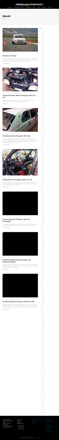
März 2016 (42, 169)
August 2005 (42, 400)
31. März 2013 (5, 53)
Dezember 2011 (43, 268)
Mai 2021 (42, 96)
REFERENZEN (28, 7)
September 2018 (43, 138)
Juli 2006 (42, 383)
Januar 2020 (42, 124)
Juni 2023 (42, 56)
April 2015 (42, 190)
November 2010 (43, 296)
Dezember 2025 (43, 30)
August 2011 (42, 277)
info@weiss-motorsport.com (22, 429)
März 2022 (42, 72)
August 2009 (42, 329)
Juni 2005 (42, 402)
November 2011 (43, 270)
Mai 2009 (42, 336)
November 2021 (43, 82)
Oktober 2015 (43, 176)
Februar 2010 (43, 317)
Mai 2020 (42, 117)
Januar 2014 (42, 214)
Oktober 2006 (43, 376)
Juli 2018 (42, 143)
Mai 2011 (42, 284)
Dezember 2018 (43, 131)
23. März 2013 (5, 133)
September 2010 (43, 301)
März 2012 (42, 261)
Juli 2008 (42, 341)
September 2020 (43, 110)
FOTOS (34, 7)
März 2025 (42, 39)
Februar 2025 (43, 42)
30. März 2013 (5, 93)
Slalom (16, 53)
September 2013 (43, 221)
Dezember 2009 (43, 322)
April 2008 (42, 348)
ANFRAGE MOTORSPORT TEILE (37, 421)
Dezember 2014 (43, 197)
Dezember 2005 (43, 393)
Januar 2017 (42, 162)
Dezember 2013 (43, 216)
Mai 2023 (42, 58)
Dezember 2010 (43, 294)
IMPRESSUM (48, 419)
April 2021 (42, 98)
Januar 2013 (42, 237)
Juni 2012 (42, 254)
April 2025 (42, 37)
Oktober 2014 (43, 202)
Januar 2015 (42, 195)
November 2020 (43, 105)
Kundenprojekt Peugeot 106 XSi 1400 (18, 301)
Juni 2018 (42, 145)
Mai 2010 (42, 310)
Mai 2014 (42, 204)
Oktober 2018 (43, 136)
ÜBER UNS (44, 7)
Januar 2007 (42, 369)
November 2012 (43, 242)
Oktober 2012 (43, 244)
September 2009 (43, 327)
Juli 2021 (42, 91)
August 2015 (42, 181)
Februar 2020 (43, 122)
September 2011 (43, 275)
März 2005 (42, 409)
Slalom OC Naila (9, 56)
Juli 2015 (42, 183)
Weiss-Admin (11, 53)
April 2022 (42, 70)
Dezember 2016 (43, 164)
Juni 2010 (42, 308)
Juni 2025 (42, 32)
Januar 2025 (42, 44)
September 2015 (43, 178)
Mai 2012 (42, 256)
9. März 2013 (5, 257)
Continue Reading (6, 63)
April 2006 (42, 390)
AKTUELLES (9, 7)
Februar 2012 (43, 263)
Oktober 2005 (43, 395)
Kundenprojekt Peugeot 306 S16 (16, 136)
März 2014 (42, 209)
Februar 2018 (43, 155)
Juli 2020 (42, 115)
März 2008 (42, 350)
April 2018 (42, 150)
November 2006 (43, 374)
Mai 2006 (42, 388)
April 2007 (42, 362)
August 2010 (42, 303)
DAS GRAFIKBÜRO (37, 437)
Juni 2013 (42, 228)
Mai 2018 (42, 148)
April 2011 (42, 287)
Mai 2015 (42, 188)
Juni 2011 (42, 282)
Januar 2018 (42, 157)
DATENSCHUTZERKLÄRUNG (50, 421)
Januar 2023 (42, 65)
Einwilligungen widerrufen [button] (49, 431)
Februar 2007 (43, 367)
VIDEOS (38, 7)
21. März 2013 (5, 217)
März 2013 (42, 235)
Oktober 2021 (43, 84)
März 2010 (42, 315)
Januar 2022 (42, 77)
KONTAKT (50, 7)
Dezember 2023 (43, 49)
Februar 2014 (43, 211)
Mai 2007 (42, 360)
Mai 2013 (42, 230)
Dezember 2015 (43, 171)
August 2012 (42, 249)
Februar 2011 (42, 289)
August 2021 (42, 89)
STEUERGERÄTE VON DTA (18, 7)
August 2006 (42, 381)
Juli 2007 (42, 355)
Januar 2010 (42, 320)
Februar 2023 (43, 63)
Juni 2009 (42, 334)
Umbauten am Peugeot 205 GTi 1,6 (17, 180)
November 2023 (43, 51)
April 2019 (42, 129)
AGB (46, 423)
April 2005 (42, 407)
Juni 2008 (42, 343)
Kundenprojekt (17, 93)
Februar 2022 (43, 75)
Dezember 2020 (43, 103)
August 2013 (42, 223)
